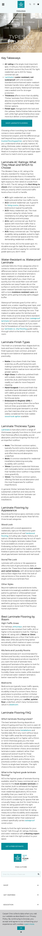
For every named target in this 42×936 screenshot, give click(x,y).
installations (25, 730)
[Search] (39, 874)
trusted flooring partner (11, 141)
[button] (30, 4)
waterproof (30, 820)
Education (8, 905)
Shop (5, 885)
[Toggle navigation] (3, 4)
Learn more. (29, 924)
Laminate (9, 77)
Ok (21, 928)
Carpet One (5, 17)
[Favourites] (34, 4)
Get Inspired (9, 895)
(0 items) (38, 4)
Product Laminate (12, 19)
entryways (17, 627)
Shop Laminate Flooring (17, 123)
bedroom (14, 705)
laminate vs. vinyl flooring (16, 329)
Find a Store (21, 11)
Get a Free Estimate (14, 846)
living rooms (13, 205)
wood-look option (13, 416)
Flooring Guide (19, 17)
